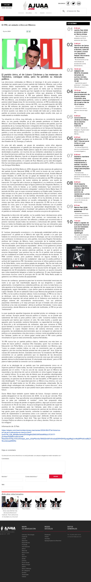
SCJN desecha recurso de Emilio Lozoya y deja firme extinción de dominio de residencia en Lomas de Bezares (82, 190)
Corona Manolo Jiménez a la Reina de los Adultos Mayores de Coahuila (81, 122)
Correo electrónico (31, 477)
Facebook (47, 534)
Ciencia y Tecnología (28, 534)
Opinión (24, 556)
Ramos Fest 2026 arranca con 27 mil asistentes (81, 209)
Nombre (4, 477)
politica (24, 560)
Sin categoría (26, 570)
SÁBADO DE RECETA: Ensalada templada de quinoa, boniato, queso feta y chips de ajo (81, 76)
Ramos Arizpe (26, 564)
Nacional (24, 550)
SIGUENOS (61, 3)
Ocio (23, 554)
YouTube (47, 538)
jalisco (24, 548)
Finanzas (24, 544)
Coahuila (24, 536)
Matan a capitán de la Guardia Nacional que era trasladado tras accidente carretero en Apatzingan (81, 228)
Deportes (24, 540)
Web (3, 485)
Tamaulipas (25, 574)
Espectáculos (26, 542)
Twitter (47, 536)
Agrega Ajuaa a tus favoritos (53, 540)
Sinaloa (24, 572)
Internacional (26, 546)
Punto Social (25, 562)
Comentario (5, 459)
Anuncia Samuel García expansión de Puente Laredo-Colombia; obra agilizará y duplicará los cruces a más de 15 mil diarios (82, 98)
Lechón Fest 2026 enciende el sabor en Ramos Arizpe (81, 32)
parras (24, 558)
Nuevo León (25, 552)
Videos (24, 576)
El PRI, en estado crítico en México (18, 25)
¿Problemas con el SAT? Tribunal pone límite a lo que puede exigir (81, 142)
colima (24, 538)
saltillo (24, 566)
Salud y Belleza (26, 568)
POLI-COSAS (26, 509)
